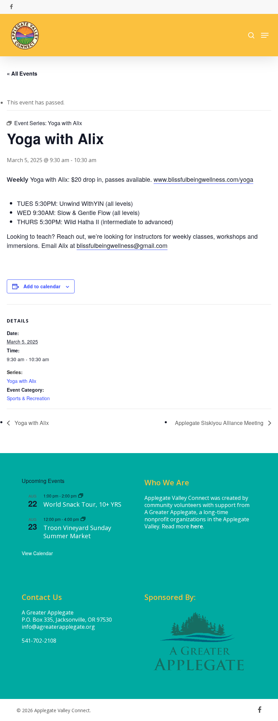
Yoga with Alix (21, 380)
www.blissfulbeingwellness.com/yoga (203, 179)
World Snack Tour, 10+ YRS (82, 504)
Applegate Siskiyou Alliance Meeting (220, 423)
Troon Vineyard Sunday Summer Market (77, 532)
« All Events (22, 73)
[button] (265, 35)
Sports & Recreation (28, 398)
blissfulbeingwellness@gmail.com (122, 245)
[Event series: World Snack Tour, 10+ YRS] (80, 496)
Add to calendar (41, 286)
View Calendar (37, 553)
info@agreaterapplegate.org (58, 626)
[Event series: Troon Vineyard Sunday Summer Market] (83, 519)
